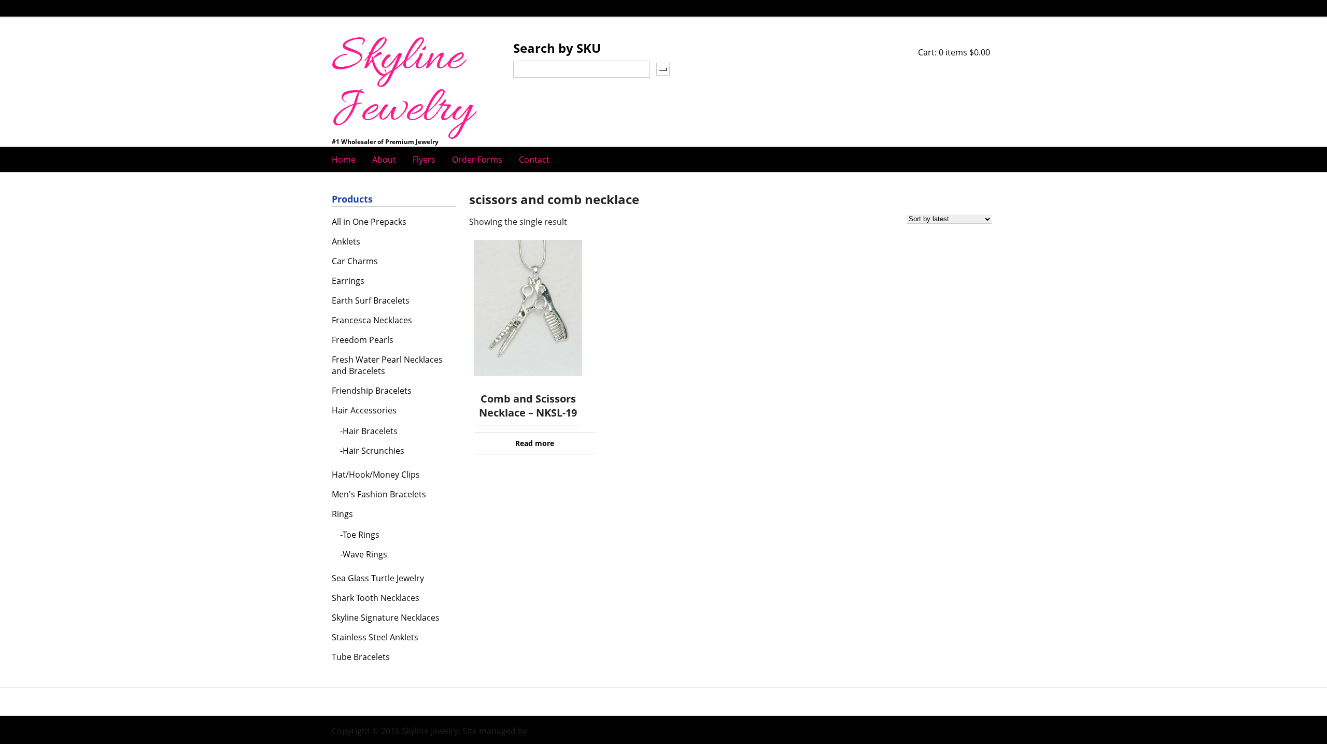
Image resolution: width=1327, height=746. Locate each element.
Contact (534, 159)
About (384, 159)
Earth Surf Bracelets (371, 300)
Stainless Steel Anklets (375, 637)
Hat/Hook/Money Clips (376, 474)
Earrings (348, 280)
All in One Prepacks (369, 221)
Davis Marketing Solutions (580, 731)
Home (344, 159)
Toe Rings (361, 534)
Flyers (424, 159)
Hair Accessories (364, 410)
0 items (964, 52)
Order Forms (477, 159)
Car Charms (355, 261)
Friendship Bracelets (372, 390)
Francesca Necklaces (372, 320)
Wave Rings (365, 554)
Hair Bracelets (370, 431)
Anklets (346, 241)
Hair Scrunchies (373, 450)
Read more (534, 443)
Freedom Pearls (362, 340)
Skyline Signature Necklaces (386, 617)
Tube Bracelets (361, 657)
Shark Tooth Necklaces (375, 598)
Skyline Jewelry (402, 85)
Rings (342, 514)
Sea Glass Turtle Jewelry (378, 578)
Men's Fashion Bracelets (379, 494)
